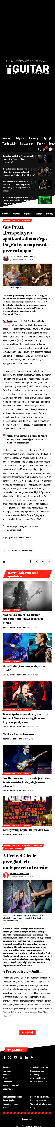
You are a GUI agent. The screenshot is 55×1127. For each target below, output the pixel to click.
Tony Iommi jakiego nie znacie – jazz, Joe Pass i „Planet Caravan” (19, 159)
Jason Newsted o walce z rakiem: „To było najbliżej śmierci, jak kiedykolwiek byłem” (16, 186)
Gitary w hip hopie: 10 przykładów (26, 830)
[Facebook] (4, 1057)
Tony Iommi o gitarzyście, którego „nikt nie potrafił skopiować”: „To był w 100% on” (19, 171)
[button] (39, 149)
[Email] (43, 561)
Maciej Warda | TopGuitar (21, 257)
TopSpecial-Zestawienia (13, 849)
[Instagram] (21, 1057)
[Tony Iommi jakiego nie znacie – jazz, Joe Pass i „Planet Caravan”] (45, 159)
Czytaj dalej (27, 1032)
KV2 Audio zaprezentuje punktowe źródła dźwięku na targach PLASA (18, 200)
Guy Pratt (7, 321)
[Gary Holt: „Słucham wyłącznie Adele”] (27, 647)
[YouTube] (15, 1057)
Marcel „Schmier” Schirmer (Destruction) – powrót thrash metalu (23, 619)
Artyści (27, 220)
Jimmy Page (27, 550)
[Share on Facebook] (30, 561)
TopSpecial (38, 845)
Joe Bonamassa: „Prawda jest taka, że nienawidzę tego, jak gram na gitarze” (27, 782)
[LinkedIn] (26, 1057)
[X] (9, 1057)
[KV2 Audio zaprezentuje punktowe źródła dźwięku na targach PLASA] (45, 200)
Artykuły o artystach (12, 220)
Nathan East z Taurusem (19, 734)
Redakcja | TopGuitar (12, 739)
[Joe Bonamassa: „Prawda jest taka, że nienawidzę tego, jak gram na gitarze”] (27, 759)
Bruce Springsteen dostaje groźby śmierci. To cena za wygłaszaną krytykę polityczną (25, 718)
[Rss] (32, 1057)
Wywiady (17, 610)
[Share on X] (36, 561)
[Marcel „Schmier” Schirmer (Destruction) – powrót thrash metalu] (27, 596)
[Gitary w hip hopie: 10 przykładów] (27, 811)
